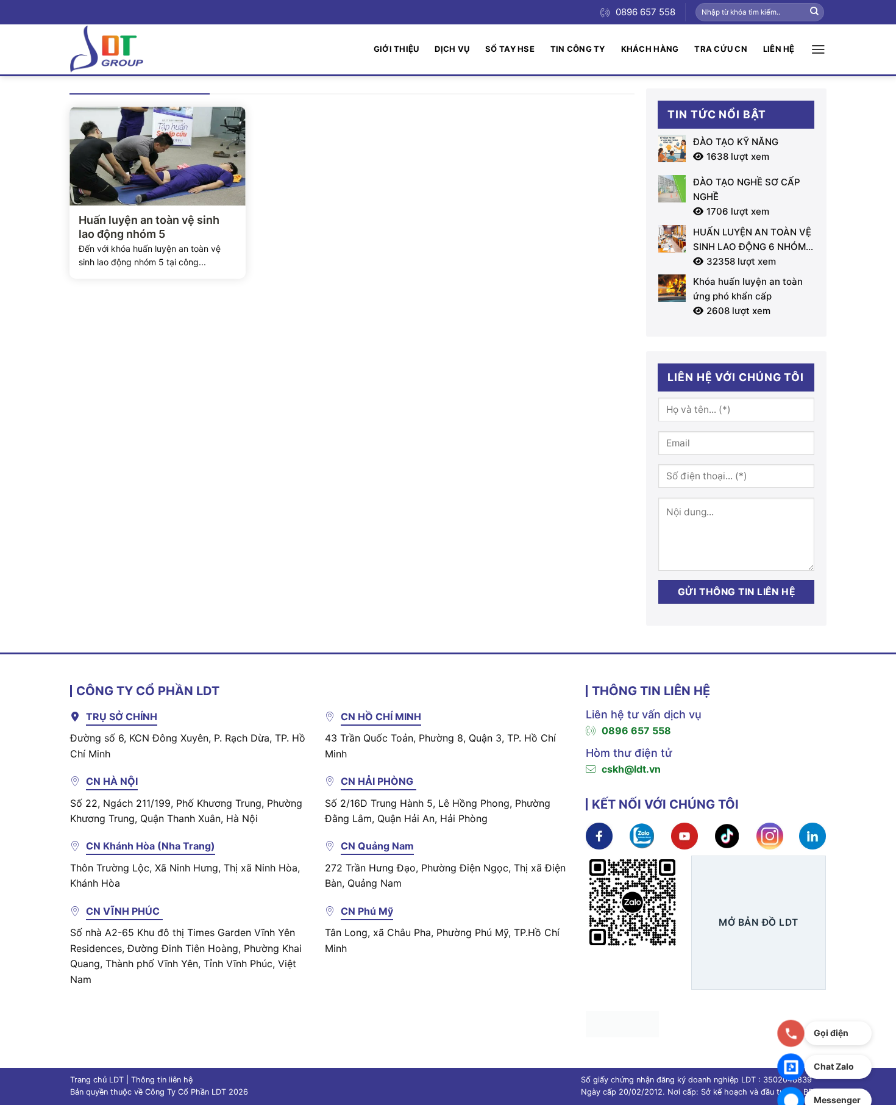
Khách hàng (650, 49)
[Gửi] (814, 12)
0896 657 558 (636, 730)
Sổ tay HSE (510, 49)
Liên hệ (779, 49)
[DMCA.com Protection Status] (622, 1023)
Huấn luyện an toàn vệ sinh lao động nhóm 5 (149, 226)
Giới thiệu (396, 49)
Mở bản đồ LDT (758, 922)
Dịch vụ (452, 49)
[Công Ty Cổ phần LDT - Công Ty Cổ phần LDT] (106, 49)
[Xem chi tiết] (599, 835)
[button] (818, 49)
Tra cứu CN (720, 49)
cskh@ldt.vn (631, 769)
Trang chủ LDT (97, 1079)
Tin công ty (577, 49)
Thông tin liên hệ (162, 1079)
